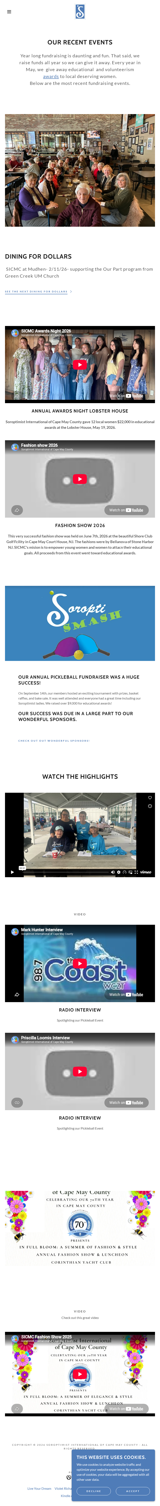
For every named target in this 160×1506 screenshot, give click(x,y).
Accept (133, 1491)
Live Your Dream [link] (39, 1488)
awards (51, 76)
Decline (93, 1491)
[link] (80, 11)
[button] (8, 12)
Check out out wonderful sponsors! (54, 740)
